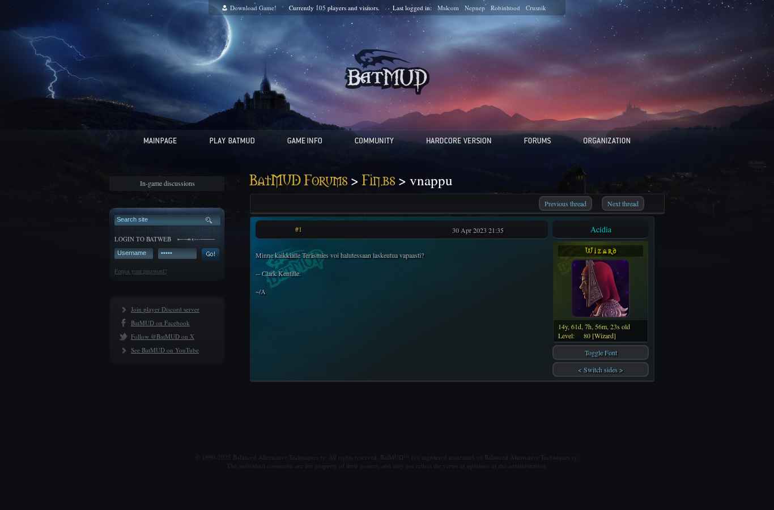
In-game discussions (167, 183)
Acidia (600, 229)
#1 (298, 228)
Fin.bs (378, 181)
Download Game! (253, 7)
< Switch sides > (600, 369)
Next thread (623, 203)
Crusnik (536, 7)
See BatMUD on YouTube (165, 350)
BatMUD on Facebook (160, 322)
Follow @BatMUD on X (162, 336)
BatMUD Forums (298, 181)
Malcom (448, 7)
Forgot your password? (140, 271)
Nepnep (475, 7)
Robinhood (505, 7)
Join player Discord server (165, 309)
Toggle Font (601, 352)
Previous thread (565, 203)
